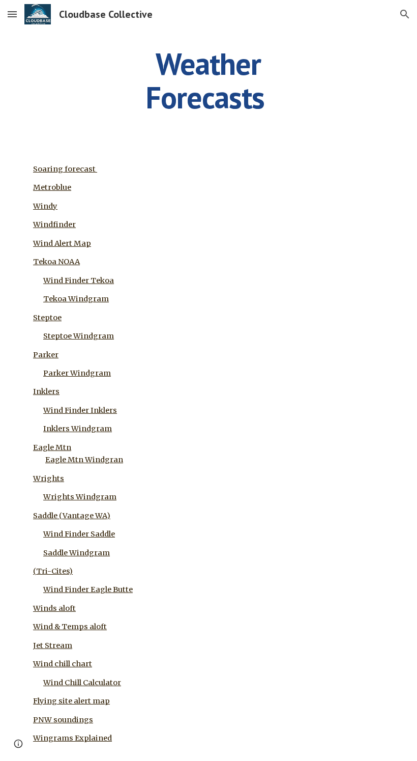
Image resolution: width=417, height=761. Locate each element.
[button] (12, 14)
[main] (209, 80)
